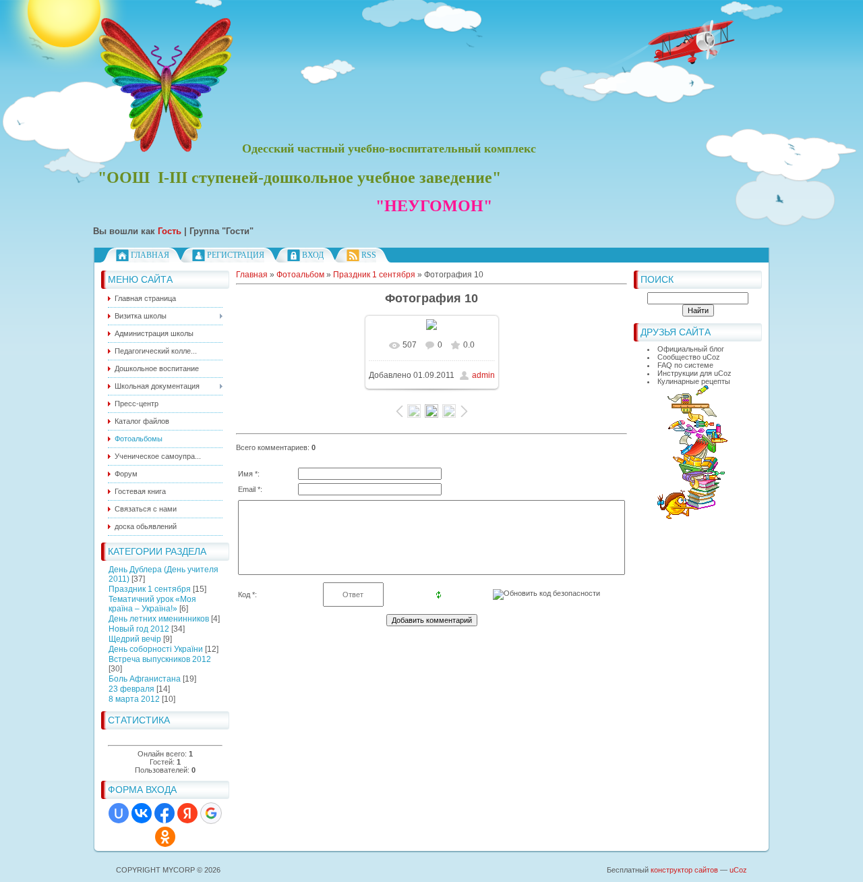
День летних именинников (159, 619)
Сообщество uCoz (688, 357)
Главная (150, 255)
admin (483, 375)
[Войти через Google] (211, 813)
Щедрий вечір (135, 639)
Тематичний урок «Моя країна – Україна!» (152, 604)
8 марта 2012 (134, 699)
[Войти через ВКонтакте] (141, 813)
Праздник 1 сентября (150, 589)
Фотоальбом (300, 274)
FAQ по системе (685, 365)
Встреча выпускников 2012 (160, 659)
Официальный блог (690, 349)
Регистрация (235, 255)
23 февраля (131, 689)
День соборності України (156, 649)
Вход (313, 255)
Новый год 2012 (139, 629)
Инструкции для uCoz (694, 373)
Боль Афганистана (145, 679)
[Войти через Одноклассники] (165, 837)
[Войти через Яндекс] (187, 813)
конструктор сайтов (684, 870)
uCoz (738, 870)
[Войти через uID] (119, 813)
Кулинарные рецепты (693, 381)
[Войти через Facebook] (164, 813)
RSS (368, 255)
